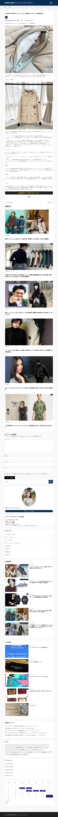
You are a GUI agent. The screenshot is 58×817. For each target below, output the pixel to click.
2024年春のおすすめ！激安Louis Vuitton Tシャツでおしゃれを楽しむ (20, 735)
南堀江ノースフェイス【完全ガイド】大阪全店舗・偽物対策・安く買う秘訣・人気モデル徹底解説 (27, 238)
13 (29, 790)
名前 (6, 455)
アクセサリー (10, 534)
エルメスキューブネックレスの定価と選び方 (15, 730)
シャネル (7, 747)
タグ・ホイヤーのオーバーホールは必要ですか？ (39, 647)
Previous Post (9, 202)
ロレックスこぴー (33, 705)
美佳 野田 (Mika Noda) (11, 20)
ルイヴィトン (24, 745)
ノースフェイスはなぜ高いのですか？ (13, 752)
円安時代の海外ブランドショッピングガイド (18, 3)
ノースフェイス (14, 745)
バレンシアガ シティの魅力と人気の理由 (14, 726)
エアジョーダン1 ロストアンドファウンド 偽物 (38, 676)
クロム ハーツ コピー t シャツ (11, 524)
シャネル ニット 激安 (10, 522)
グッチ (12, 749)
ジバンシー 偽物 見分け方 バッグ (36, 661)
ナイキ (19, 745)
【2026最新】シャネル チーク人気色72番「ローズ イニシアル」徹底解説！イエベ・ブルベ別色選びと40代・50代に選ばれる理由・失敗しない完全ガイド (41, 626)
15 (42, 790)
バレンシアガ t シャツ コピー (11, 519)
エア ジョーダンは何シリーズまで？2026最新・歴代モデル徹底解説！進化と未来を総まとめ (41, 567)
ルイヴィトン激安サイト (23, 754)
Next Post (49, 202)
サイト (5, 467)
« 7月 (6, 803)
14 (35, 790)
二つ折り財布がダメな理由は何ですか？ (34, 747)
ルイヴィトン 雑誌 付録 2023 (11, 754)
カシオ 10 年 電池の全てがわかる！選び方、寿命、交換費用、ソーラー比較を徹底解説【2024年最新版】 (41, 596)
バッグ (9, 540)
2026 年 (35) (9, 763)
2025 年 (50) (9, 766)
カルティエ (7, 749)
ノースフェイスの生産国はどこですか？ (43, 752)
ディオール (45, 747)
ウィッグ (9, 537)
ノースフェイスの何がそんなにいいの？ (34, 749)
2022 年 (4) (9, 775)
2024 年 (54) (9, 769)
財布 (8, 551)
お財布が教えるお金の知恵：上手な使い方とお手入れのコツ (41, 691)
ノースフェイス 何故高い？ (20, 749)
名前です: (7, 507)
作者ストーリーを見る (29, 511)
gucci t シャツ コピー (10, 521)
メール (6, 461)
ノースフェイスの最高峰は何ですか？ (17, 747)
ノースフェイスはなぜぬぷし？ (28, 752)
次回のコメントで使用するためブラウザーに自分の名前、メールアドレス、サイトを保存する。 (27, 473)
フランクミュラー (37, 745)
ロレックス (7, 745)
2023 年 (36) (9, 772)
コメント (7, 439)
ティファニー (30, 745)
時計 (8, 546)
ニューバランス (45, 745)
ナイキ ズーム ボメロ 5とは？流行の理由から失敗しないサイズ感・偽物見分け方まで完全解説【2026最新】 (41, 582)
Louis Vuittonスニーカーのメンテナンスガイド (15, 728)
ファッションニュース (12, 543)
